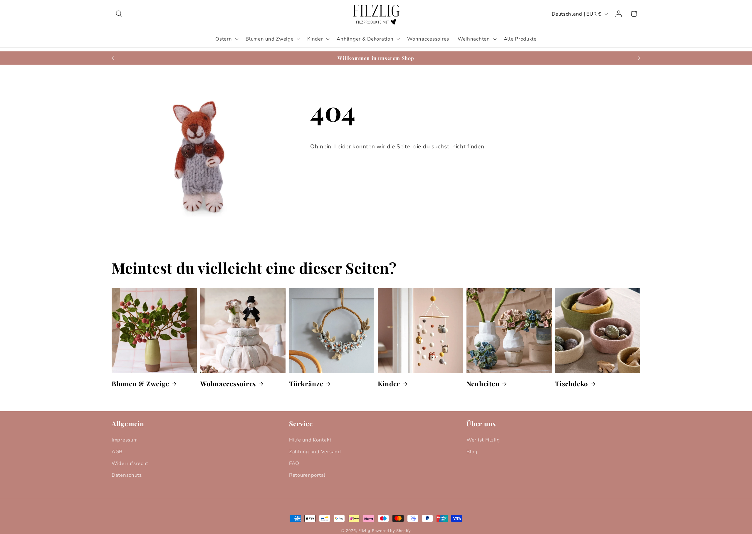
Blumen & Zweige (140, 383)
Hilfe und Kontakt (310, 439)
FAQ (294, 463)
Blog (472, 451)
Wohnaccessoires (228, 383)
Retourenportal (307, 475)
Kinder (389, 383)
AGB (117, 451)
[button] (119, 14)
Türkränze (306, 383)
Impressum (124, 439)
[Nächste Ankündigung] (639, 58)
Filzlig (364, 530)
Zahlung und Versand (315, 451)
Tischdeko (571, 383)
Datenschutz (127, 475)
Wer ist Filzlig (483, 439)
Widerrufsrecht (130, 463)
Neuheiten (483, 383)
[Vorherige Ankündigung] (112, 58)
